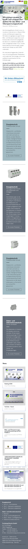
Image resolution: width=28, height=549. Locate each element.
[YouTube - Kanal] (14, 402)
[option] (14, 9)
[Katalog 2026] (14, 379)
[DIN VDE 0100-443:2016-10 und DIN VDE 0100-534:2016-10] (14, 481)
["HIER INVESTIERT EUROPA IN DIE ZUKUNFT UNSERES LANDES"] (14, 452)
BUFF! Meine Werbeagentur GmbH (19, 544)
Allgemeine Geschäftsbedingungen (11, 540)
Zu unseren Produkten (14, 155)
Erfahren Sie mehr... (18, 69)
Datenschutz (12, 536)
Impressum (5, 536)
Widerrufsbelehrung (7, 542)
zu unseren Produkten (14, 289)
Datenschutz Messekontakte (10, 538)
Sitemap (16, 542)
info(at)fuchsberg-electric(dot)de (16, 533)
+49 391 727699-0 (12, 529)
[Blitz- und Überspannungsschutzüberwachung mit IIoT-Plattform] (14, 425)
